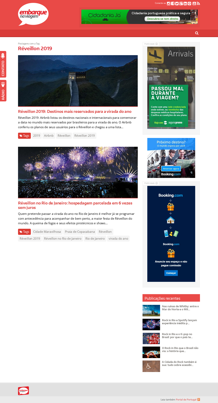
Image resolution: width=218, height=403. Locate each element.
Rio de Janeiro (95, 238)
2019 (36, 135)
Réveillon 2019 (84, 135)
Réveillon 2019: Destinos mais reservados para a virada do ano (75, 111)
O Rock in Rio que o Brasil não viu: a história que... (180, 349)
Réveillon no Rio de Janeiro (62, 238)
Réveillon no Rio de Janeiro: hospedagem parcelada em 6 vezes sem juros (75, 205)
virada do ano (118, 238)
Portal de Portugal (186, 399)
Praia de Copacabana (80, 232)
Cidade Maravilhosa (47, 232)
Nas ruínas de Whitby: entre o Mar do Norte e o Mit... (180, 308)
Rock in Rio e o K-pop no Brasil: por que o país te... (177, 336)
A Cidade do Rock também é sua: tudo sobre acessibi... (179, 363)
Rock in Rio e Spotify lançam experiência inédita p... (179, 322)
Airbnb (49, 135)
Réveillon (64, 135)
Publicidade (149, 44)
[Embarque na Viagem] (33, 24)
